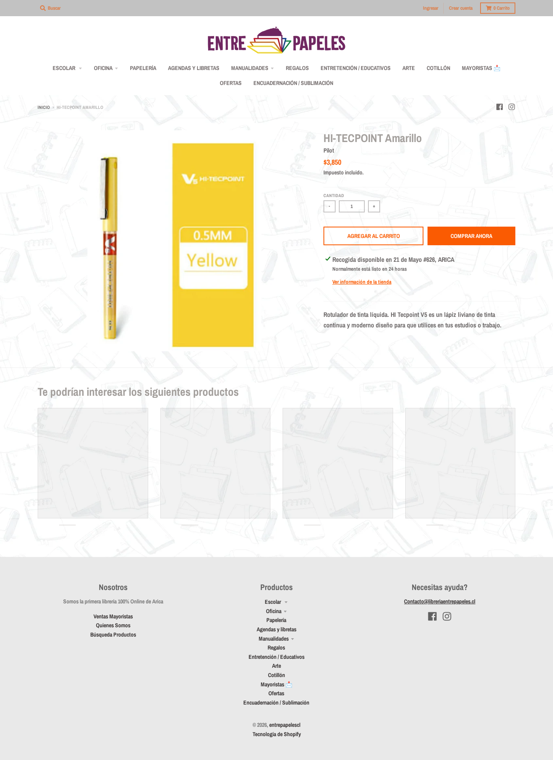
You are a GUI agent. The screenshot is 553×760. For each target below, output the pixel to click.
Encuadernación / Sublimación (276, 702)
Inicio (44, 107)
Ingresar (430, 8)
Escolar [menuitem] (65, 68)
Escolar (273, 601)
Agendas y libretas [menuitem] (193, 68)
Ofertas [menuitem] (231, 83)
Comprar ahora (471, 236)
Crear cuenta (460, 8)
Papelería (276, 620)
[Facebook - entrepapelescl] (499, 106)
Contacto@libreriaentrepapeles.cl (439, 601)
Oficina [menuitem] (103, 68)
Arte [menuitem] (408, 68)
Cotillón (276, 675)
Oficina (273, 611)
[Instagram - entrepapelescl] (511, 106)
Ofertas (276, 693)
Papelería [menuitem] (143, 68)
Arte (276, 665)
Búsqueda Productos (113, 634)
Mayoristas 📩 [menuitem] (481, 68)
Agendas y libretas (276, 629)
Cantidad (333, 195)
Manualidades (274, 638)
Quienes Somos (113, 625)
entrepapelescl (284, 724)
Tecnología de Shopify (277, 734)
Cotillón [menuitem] (438, 68)
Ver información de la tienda (361, 281)
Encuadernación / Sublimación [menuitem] (293, 83)
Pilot (328, 150)
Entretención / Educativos (276, 656)
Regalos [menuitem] (297, 68)
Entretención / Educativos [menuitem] (356, 68)
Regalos (276, 647)
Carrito (501, 8)
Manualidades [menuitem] (249, 68)
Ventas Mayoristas (113, 616)
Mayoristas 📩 (276, 684)
